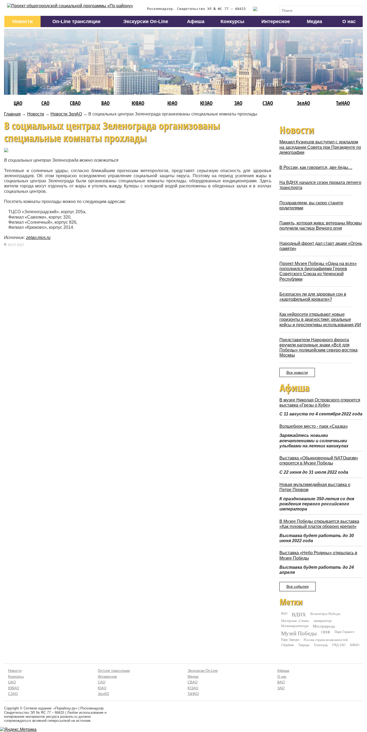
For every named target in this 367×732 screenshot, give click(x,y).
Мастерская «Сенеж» (295, 620)
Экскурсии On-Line (145, 21)
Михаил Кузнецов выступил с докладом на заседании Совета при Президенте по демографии (320, 147)
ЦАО (18, 103)
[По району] (70, 5)
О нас (349, 21)
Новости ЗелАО (66, 114)
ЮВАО (138, 103)
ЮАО (172, 103)
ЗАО (238, 103)
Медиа (314, 21)
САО (45, 103)
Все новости (297, 372)
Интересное (275, 21)
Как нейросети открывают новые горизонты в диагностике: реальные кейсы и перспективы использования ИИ (320, 319)
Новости (22, 21)
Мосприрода (324, 626)
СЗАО (267, 103)
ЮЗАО (206, 103)
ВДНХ (299, 614)
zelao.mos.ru (38, 237)
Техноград (321, 645)
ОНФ (325, 632)
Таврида (303, 645)
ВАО (105, 103)
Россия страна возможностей (326, 639)
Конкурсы (232, 21)
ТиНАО (343, 103)
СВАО (75, 103)
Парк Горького (344, 631)
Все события (297, 586)
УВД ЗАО (339, 645)
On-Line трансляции (76, 21)
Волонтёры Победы (325, 613)
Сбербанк (287, 645)
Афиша (195, 21)
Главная (12, 114)
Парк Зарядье (290, 639)
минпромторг (323, 620)
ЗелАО (303, 103)
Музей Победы (299, 633)
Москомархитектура (294, 626)
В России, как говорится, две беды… (315, 167)
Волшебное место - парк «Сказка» (313, 426)
